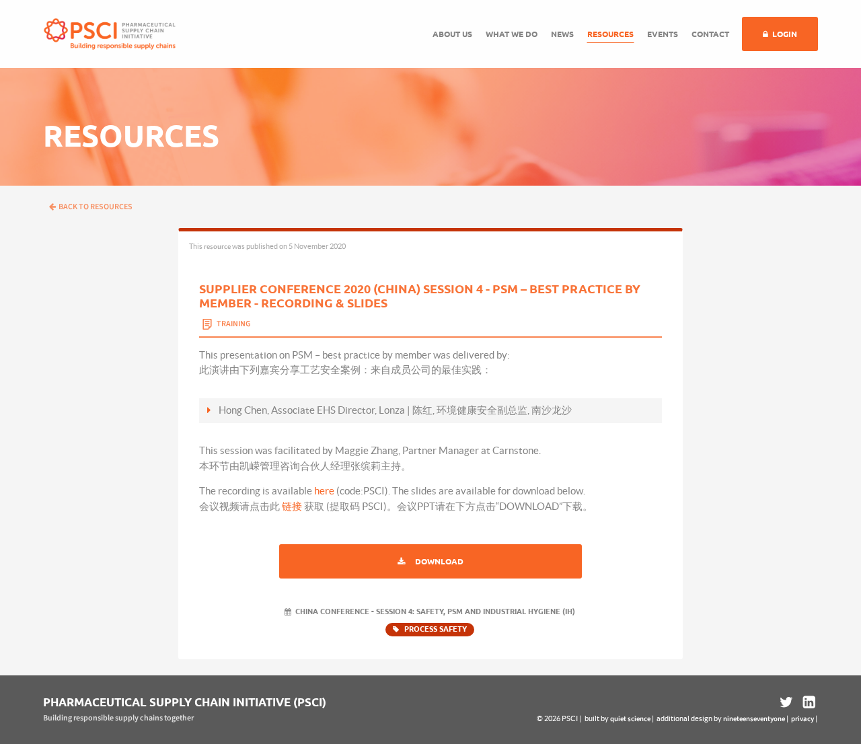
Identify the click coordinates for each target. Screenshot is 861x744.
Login (784, 34)
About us (452, 34)
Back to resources (96, 207)
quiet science (630, 719)
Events (662, 34)
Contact (710, 34)
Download (439, 561)
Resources (610, 34)
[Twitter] (786, 702)
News (562, 34)
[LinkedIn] (808, 702)
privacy (802, 719)
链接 (292, 506)
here (324, 490)
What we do (511, 34)
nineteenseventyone (754, 719)
